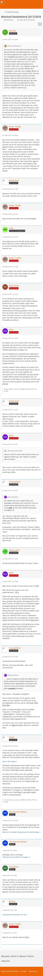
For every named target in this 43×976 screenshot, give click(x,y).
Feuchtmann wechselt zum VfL (14, 914)
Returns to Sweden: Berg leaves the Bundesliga (20, 832)
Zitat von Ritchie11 (14, 46)
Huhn (23, 800)
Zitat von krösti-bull (14, 451)
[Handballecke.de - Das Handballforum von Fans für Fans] (3, 3)
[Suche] (28, 3)
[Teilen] (40, 24)
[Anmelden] (34, 3)
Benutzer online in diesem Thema (17, 956)
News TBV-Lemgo (9, 761)
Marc (23, 389)
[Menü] (40, 3)
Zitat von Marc (12, 497)
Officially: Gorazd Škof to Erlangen (15, 857)
